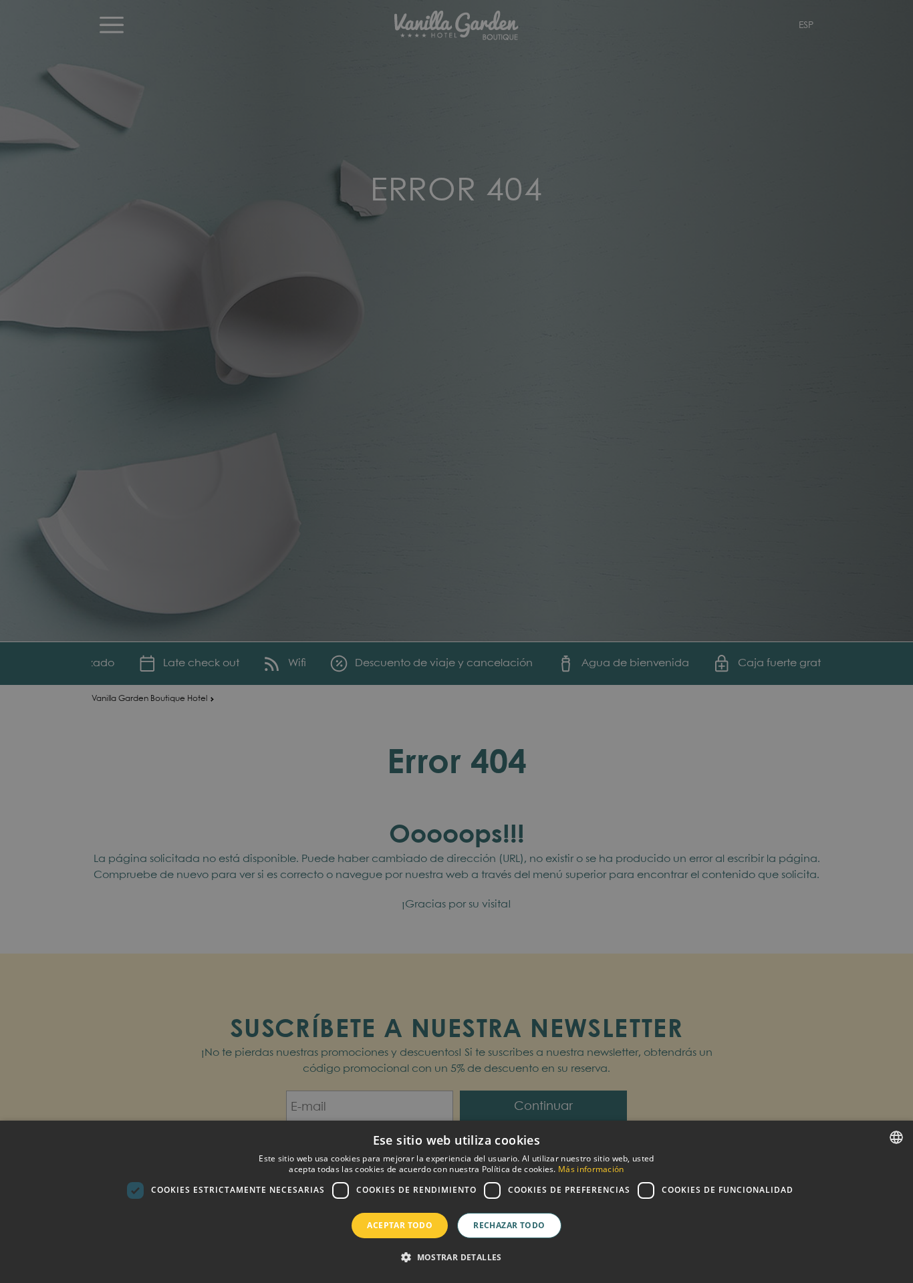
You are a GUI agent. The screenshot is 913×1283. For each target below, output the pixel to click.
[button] (456, 1257)
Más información (591, 1169)
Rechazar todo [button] (509, 1225)
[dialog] (456, 1202)
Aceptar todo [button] (399, 1225)
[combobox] (896, 1137)
